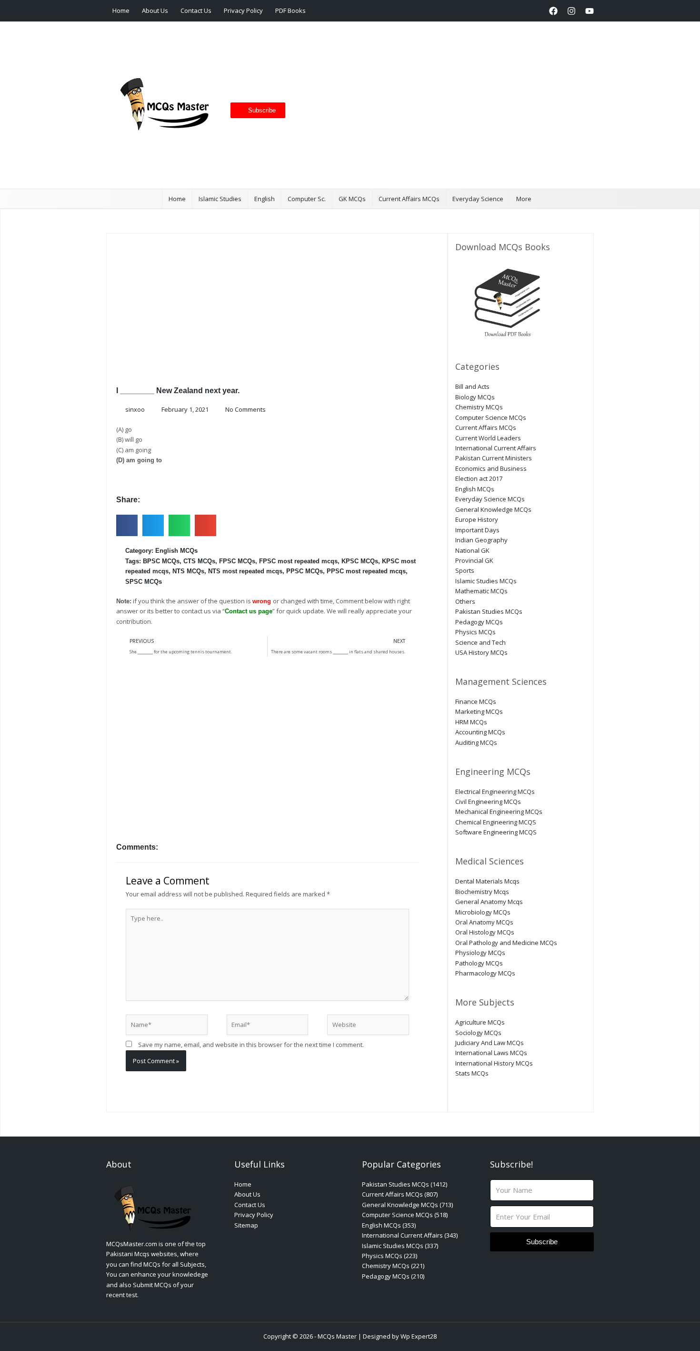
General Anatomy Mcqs (489, 901)
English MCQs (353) (389, 1225)
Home (121, 10)
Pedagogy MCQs (479, 622)
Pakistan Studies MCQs (488, 611)
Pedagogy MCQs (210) (393, 1276)
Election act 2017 (478, 478)
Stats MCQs (472, 1073)
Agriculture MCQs (480, 1022)
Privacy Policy (243, 10)
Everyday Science (477, 198)
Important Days (477, 530)
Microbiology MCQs (482, 912)
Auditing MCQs (476, 742)
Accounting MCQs (480, 732)
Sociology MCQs (478, 1032)
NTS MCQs (188, 571)
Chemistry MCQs (479, 407)
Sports (464, 570)
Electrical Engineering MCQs (495, 791)
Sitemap (246, 1225)
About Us (155, 10)
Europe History (476, 519)
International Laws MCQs (491, 1052)
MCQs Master (337, 1336)
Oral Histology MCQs (484, 932)
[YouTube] (589, 11)
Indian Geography (481, 540)
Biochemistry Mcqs (482, 891)
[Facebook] (553, 11)
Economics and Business (491, 468)
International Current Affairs (495, 448)
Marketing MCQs (479, 711)
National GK (472, 550)
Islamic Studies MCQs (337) (400, 1245)
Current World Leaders (488, 438)
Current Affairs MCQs (409, 198)
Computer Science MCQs (490, 417)
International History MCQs (494, 1063)
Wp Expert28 (418, 1336)
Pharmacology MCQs (485, 973)
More (523, 198)
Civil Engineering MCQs (488, 801)
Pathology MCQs (479, 963)
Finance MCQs (475, 701)
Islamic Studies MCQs (486, 581)
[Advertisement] (436, 105)
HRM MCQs (471, 722)
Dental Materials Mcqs (487, 881)
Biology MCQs (475, 397)
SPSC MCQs (143, 581)
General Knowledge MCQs (493, 509)
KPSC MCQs (359, 561)
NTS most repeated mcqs (245, 571)
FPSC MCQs (237, 561)
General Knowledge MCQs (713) (407, 1204)
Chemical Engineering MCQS (495, 822)
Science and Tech (480, 642)
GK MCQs (352, 198)
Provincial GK (474, 560)
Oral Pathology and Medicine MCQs (506, 942)
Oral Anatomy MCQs (484, 922)
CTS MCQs (199, 561)
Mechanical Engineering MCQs (498, 811)
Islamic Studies (220, 198)
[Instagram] (571, 11)
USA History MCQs (481, 652)
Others (465, 601)
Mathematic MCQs (481, 591)
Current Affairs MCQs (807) (400, 1194)
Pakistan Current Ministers (493, 458)
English (264, 198)
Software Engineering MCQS (496, 832)
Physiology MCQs (480, 952)
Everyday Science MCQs (490, 499)
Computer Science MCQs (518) (405, 1214)
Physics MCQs (475, 632)
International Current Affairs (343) (410, 1235)
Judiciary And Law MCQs (489, 1042)
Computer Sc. (307, 198)
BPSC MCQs (161, 561)
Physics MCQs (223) (389, 1255)
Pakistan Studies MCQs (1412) (404, 1184)
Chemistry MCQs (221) (393, 1265)
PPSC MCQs (304, 571)
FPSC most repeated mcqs (298, 561)
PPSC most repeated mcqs (366, 571)
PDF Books (290, 10)
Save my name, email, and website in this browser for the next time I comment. (251, 1044)
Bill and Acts (472, 386)
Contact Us (195, 10)
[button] (535, 10)
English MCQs (176, 550)
